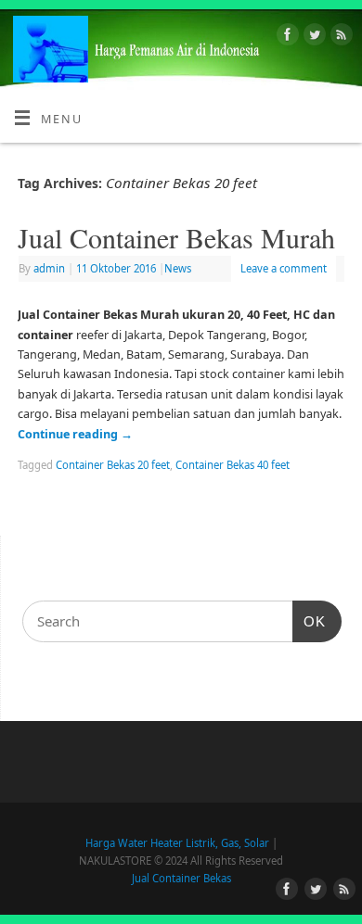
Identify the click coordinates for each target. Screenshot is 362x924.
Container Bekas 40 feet (232, 465)
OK (309, 621)
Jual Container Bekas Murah (176, 237)
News (177, 268)
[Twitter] (312, 37)
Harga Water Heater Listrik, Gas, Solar (177, 843)
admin (49, 268)
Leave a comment (283, 268)
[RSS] (339, 37)
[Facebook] (285, 37)
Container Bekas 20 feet (113, 465)
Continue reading (75, 434)
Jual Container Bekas (181, 878)
